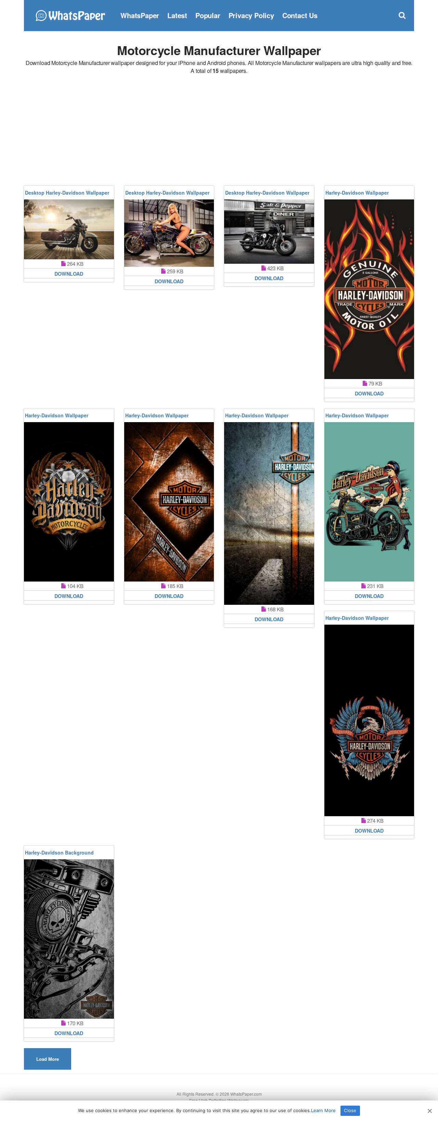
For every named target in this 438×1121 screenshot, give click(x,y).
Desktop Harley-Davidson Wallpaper (67, 192)
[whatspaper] (70, 14)
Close (350, 1110)
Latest (177, 15)
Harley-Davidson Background (59, 852)
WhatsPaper (139, 15)
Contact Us (300, 15)
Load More (47, 1059)
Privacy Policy (251, 15)
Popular (207, 15)
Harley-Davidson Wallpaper (357, 192)
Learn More (323, 1110)
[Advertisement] (219, 131)
